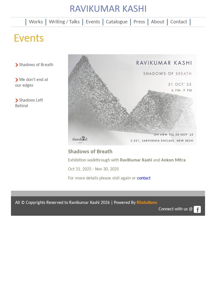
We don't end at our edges (31, 83)
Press (139, 22)
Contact (178, 22)
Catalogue (116, 22)
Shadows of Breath (35, 65)
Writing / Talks (64, 22)
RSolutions (147, 203)
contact (143, 178)
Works (36, 22)
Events (93, 22)
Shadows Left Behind (29, 103)
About (157, 22)
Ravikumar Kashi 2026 (89, 203)
